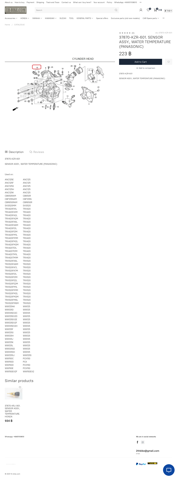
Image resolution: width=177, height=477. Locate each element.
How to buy (19, 2)
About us (9, 2)
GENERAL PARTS (84, 18)
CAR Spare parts (150, 18)
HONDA (23, 18)
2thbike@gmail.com (147, 450)
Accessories (10, 18)
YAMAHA (36, 18)
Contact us (66, 2)
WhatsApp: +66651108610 (125, 2)
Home (7, 24)
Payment (30, 2)
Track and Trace (52, 2)
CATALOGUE (19, 24)
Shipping (40, 2)
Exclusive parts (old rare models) (125, 18)
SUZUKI (63, 18)
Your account (99, 2)
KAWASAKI (49, 18)
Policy (109, 2)
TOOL (71, 18)
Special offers (102, 18)
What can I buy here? (82, 2)
